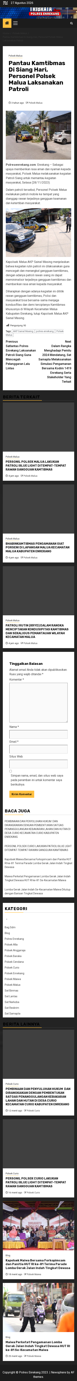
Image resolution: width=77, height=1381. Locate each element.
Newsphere (58, 1372)
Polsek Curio (12, 967)
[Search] (71, 23)
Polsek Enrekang (14, 973)
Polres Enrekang (14, 938)
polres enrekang (45, 331)
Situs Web (16, 756)
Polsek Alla (11, 944)
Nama (14, 727)
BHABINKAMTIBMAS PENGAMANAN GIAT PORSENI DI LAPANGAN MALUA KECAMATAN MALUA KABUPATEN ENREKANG (38, 547)
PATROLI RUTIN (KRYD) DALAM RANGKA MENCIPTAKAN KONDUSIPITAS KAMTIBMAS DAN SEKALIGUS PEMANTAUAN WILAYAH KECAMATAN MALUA (37, 631)
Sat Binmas (11, 990)
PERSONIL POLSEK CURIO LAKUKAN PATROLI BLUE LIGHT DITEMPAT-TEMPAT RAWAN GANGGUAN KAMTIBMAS (36, 1182)
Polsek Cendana (14, 961)
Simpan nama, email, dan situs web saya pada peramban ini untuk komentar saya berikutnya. (37, 780)
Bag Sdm (10, 927)
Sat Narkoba (12, 1002)
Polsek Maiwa (13, 979)
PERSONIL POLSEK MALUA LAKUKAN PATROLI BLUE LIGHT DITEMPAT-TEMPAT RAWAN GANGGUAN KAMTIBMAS (36, 465)
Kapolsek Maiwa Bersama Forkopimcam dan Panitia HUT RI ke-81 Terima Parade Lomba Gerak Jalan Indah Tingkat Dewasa (38, 863)
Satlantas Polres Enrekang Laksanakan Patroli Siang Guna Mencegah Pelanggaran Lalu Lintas (21, 355)
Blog (7, 933)
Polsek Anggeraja (15, 950)
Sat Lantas (11, 996)
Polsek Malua (15, 56)
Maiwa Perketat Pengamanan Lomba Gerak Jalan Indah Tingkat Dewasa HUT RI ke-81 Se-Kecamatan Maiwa (38, 1346)
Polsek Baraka (13, 956)
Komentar (16, 679)
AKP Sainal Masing (23, 331)
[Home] (7, 23)
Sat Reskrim (12, 1007)
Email (14, 741)
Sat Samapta (12, 1013)
